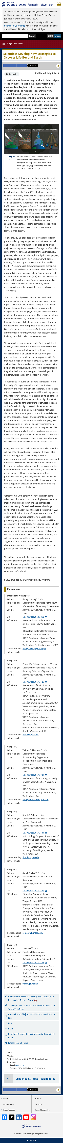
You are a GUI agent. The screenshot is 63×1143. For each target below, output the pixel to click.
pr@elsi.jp (19, 1065)
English (58, 36)
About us (38, 1098)
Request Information (42, 1110)
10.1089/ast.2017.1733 (33, 962)
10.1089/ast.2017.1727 (33, 774)
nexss (10, 1028)
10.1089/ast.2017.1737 (33, 832)
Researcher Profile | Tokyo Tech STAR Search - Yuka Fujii (31, 1016)
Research (12, 74)
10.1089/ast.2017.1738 (33, 890)
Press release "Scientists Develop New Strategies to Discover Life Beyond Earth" (31, 998)
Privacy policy (8, 1104)
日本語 (50, 36)
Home (5, 1098)
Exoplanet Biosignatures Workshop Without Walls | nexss (31, 1035)
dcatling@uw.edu (31, 857)
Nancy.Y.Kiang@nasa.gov (34, 648)
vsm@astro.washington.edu (35, 799)
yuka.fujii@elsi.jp (30, 983)
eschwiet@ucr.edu (31, 734)
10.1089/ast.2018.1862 (33, 616)
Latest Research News (18, 1042)
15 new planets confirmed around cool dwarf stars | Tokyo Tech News (32, 1007)
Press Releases (9, 1110)
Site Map (38, 1104)
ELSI (10, 1023)
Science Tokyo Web (13, 25)
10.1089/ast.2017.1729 (33, 681)
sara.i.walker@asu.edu (33, 932)
